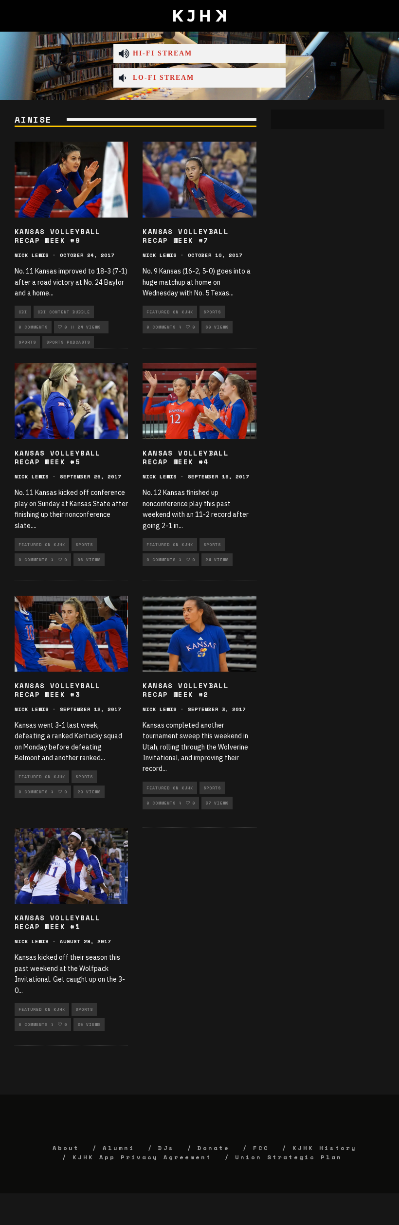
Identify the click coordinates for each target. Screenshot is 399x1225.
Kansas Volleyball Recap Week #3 (58, 689)
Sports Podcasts (68, 342)
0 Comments (33, 327)
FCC (261, 1148)
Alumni (119, 1148)
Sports (27, 342)
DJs (166, 1148)
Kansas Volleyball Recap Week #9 (58, 235)
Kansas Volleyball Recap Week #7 (186, 235)
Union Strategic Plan (288, 1157)
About (66, 1148)
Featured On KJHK (169, 312)
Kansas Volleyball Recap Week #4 (186, 457)
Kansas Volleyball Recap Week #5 (58, 457)
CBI (22, 312)
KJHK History (324, 1148)
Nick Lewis (32, 255)
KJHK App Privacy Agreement (142, 1157)
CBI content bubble (63, 312)
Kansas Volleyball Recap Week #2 (186, 689)
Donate (214, 1148)
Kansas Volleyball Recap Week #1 (58, 922)
